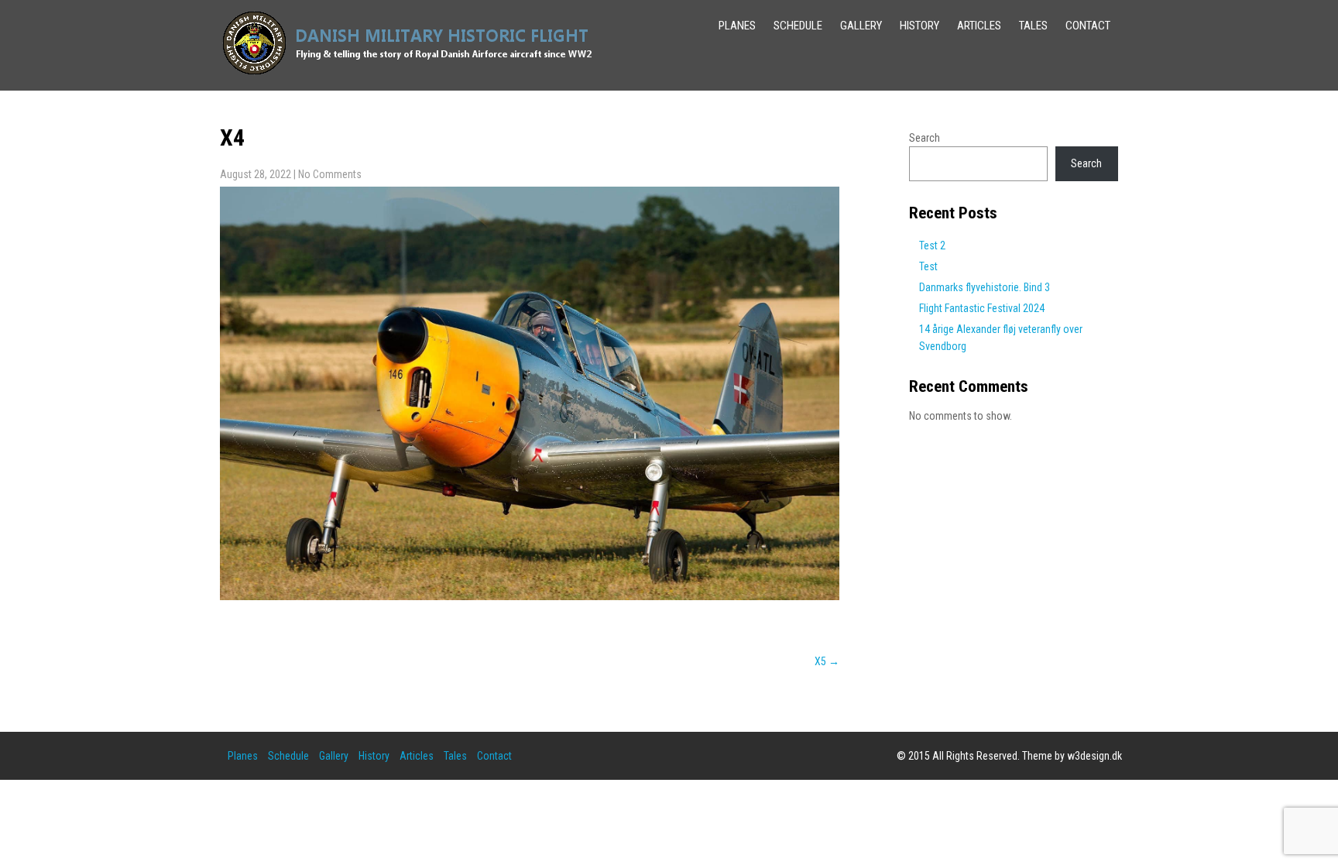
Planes (737, 26)
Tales (1033, 26)
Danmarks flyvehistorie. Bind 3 (984, 287)
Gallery (861, 26)
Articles (979, 26)
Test (928, 266)
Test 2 (932, 245)
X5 (827, 661)
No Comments (330, 174)
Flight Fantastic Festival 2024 (982, 308)
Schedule (798, 26)
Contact (1087, 26)
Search (924, 138)
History (919, 26)
